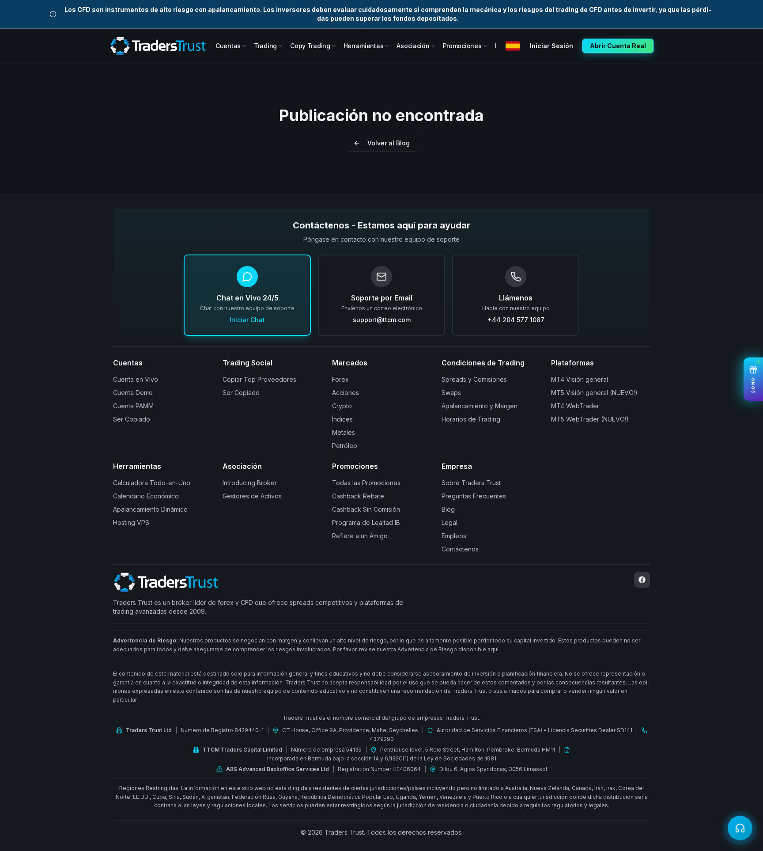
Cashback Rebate (358, 496)
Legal (449, 522)
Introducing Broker (250, 482)
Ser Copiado (131, 419)
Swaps (451, 392)
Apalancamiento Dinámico (150, 509)
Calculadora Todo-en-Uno (151, 482)
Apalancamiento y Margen (479, 406)
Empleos (454, 535)
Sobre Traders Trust (471, 482)
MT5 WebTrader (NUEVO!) (590, 419)
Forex (340, 379)
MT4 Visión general (579, 379)
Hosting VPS (131, 522)
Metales (343, 432)
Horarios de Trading (471, 419)
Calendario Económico (146, 496)
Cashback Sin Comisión (366, 509)
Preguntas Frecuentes (474, 496)
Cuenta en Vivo (135, 379)
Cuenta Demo (133, 392)
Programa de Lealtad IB (366, 522)
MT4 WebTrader (575, 406)
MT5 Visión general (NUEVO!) (594, 392)
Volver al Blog (388, 143)
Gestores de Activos (252, 496)
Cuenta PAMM (133, 406)
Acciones (345, 392)
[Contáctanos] (740, 828)
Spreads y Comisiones (474, 379)
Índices (342, 419)
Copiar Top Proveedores (259, 379)
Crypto (342, 406)
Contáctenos (460, 549)
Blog (448, 509)
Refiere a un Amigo (360, 535)
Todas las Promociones (366, 482)
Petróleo (344, 445)
